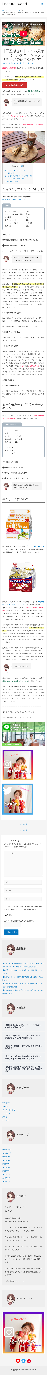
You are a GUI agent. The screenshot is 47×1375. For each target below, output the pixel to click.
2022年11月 (6, 1150)
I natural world (14, 4)
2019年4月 (6, 1178)
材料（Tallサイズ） (16, 179)
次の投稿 (23, 830)
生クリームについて (11, 181)
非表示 (21, 166)
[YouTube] (18, 1361)
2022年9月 (6, 1157)
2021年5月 (6, 1174)
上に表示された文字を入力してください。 (19, 921)
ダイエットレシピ (19, 63)
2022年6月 (6, 1167)
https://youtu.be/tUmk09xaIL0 (13, 199)
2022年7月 (6, 1164)
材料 (11, 173)
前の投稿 (23, 824)
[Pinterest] (29, 1361)
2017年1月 (6, 1182)
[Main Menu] (42, 4)
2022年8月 (6, 1160)
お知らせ (5, 1106)
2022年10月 (6, 1153)
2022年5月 (6, 1171)
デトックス (6, 1113)
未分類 (4, 1117)
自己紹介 (5, 1120)
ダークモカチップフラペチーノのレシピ (18, 176)
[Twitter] (23, 1361)
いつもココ (6, 1103)
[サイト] (23, 899)
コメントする (7, 63)
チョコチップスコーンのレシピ (15, 170)
